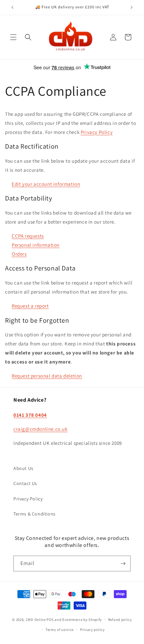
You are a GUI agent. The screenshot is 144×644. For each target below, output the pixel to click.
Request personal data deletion (47, 376)
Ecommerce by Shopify (82, 619)
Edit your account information (46, 184)
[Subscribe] (123, 563)
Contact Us (25, 483)
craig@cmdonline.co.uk (40, 429)
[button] (13, 37)
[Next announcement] (131, 7)
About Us (23, 468)
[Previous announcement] (12, 7)
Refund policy (120, 619)
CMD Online (36, 619)
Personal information (36, 245)
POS (50, 619)
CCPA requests (28, 236)
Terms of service (60, 629)
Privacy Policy (97, 132)
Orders (19, 254)
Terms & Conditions (34, 514)
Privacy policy (92, 629)
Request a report (30, 306)
